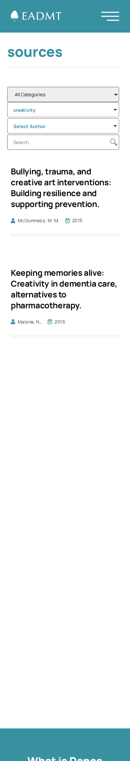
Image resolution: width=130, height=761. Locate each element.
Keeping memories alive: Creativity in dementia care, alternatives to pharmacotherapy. (64, 289)
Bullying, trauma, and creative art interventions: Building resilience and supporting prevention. (61, 188)
